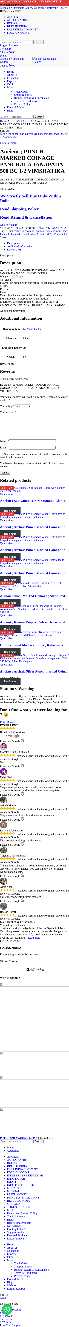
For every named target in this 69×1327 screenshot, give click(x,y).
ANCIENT (14, 121)
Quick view (6, 494)
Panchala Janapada (10, 234)
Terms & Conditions (25, 101)
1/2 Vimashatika (32, 329)
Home (3, 121)
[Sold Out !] (34, 490)
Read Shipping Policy (19, 209)
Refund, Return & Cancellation (31, 97)
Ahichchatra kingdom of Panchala (26, 230)
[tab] (38, 243)
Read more (34, 937)
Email (4, 447)
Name (4, 441)
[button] (7, 1309)
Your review (8, 412)
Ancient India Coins (57, 230)
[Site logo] (17, 7)
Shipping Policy (23, 94)
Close (3, 1297)
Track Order (21, 91)
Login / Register (16, 1288)
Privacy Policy (22, 104)
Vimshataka (60, 234)
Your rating (7, 406)
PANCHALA (29, 121)
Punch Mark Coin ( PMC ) (37, 234)
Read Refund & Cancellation (26, 217)
